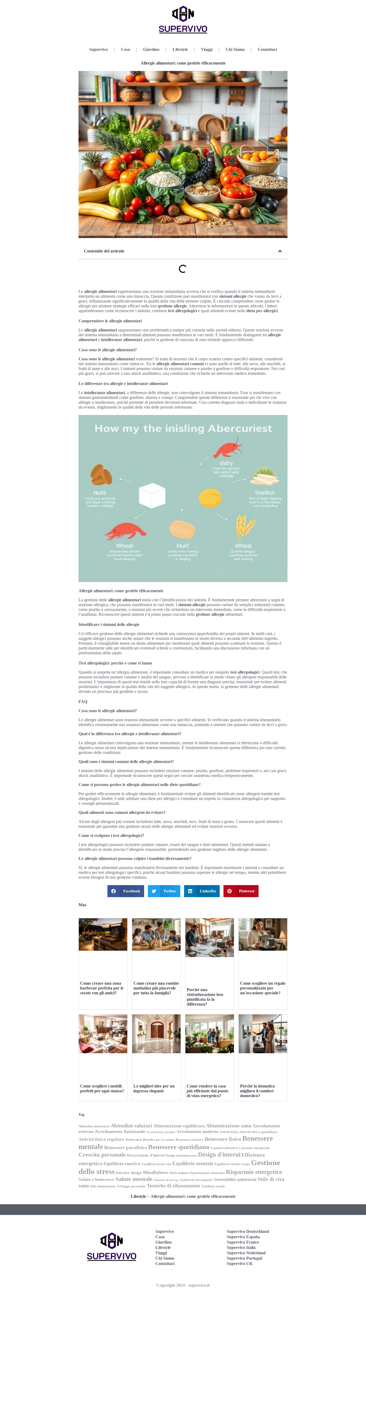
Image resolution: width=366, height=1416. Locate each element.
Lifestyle (180, 49)
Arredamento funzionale (120, 1131)
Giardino (151, 49)
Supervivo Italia (241, 1247)
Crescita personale (102, 1154)
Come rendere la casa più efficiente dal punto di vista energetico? (207, 1091)
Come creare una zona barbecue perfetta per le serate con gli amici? (102, 988)
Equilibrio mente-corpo (232, 1164)
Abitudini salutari (131, 1125)
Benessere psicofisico (125, 1147)
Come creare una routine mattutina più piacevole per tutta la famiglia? (156, 988)
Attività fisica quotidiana (258, 1132)
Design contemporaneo (181, 1155)
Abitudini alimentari (94, 1126)
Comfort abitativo (224, 1148)
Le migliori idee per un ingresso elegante (154, 1088)
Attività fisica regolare (101, 1139)
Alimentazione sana (228, 1125)
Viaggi (206, 49)
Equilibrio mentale (192, 1163)
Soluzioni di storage (166, 1180)
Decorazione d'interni (146, 1155)
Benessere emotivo (189, 1140)
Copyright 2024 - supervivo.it (183, 1285)
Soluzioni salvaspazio (196, 1180)
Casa (125, 49)
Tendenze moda (213, 1186)
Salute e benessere (96, 1179)
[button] (280, 251)
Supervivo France (243, 1242)
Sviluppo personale (131, 1186)
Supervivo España (243, 1236)
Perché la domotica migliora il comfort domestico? (257, 1091)
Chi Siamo (235, 49)
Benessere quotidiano (179, 1146)
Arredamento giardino (160, 1132)
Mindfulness (155, 1172)
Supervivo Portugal (244, 1258)
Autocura (133, 1139)
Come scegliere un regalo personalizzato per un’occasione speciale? (262, 988)
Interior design (129, 1172)
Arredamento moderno (198, 1131)
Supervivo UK (240, 1263)
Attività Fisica (229, 1132)
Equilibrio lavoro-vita (156, 1164)
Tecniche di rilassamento (173, 1185)
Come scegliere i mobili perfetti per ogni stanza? (102, 1088)
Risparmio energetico (254, 1171)
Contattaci (267, 49)
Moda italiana (178, 1173)
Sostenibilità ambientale (235, 1179)
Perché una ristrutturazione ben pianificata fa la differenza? (205, 996)
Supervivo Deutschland (248, 1231)
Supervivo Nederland (246, 1253)
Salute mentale (133, 1179)
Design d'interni (219, 1154)
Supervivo (98, 49)
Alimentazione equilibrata (179, 1125)
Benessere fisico (223, 1139)
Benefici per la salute (158, 1140)
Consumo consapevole (254, 1148)
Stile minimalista (103, 1186)
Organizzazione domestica (207, 1173)
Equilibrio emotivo (122, 1163)
